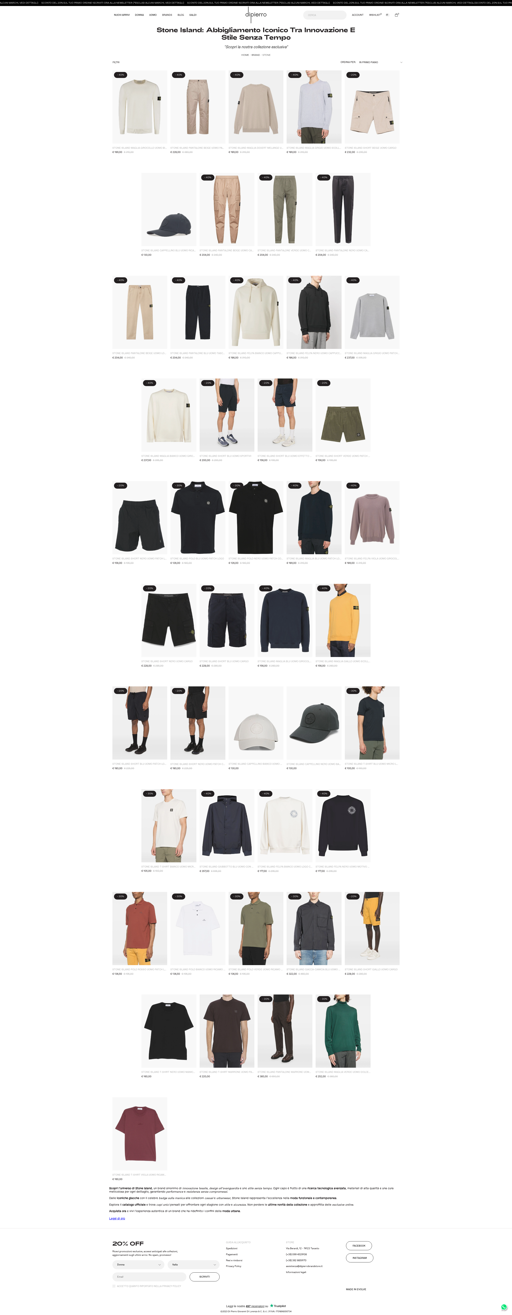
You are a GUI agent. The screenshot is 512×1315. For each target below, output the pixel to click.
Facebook (359, 1245)
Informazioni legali (296, 1272)
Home (245, 55)
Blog (181, 15)
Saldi (192, 15)
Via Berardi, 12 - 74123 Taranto (302, 1248)
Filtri (116, 62)
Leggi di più (117, 1218)
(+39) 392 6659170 (296, 1260)
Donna (139, 15)
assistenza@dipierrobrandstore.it (304, 1266)
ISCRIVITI (204, 1276)
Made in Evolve (356, 1289)
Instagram (360, 1258)
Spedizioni (231, 1248)
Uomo (153, 15)
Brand (256, 55)
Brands (167, 15)
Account (358, 15)
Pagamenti (232, 1254)
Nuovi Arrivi (122, 15)
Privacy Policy (233, 1266)
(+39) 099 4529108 (296, 1254)
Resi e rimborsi (234, 1260)
